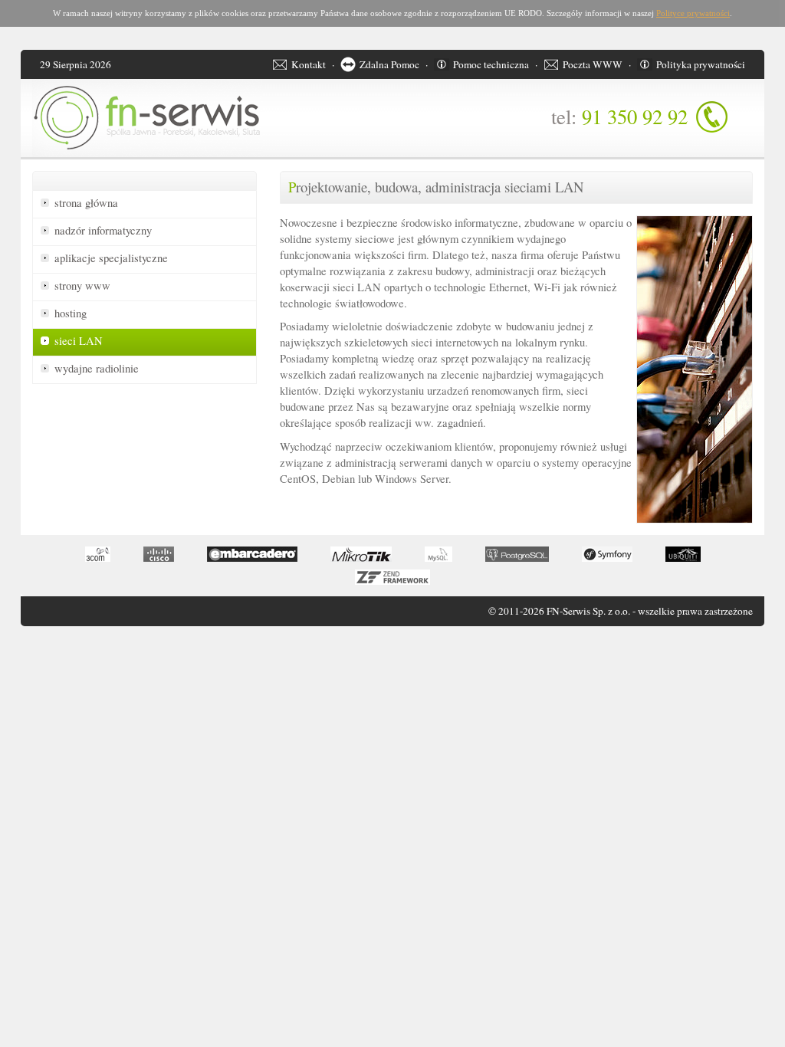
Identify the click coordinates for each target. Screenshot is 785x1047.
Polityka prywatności (700, 64)
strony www (82, 285)
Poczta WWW (592, 64)
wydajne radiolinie (96, 368)
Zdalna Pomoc (389, 64)
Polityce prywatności (693, 13)
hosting (70, 313)
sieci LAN (78, 340)
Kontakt (308, 64)
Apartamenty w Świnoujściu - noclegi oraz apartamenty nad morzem (42, 651)
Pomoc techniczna (491, 64)
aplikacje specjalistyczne (111, 258)
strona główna (86, 202)
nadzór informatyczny (103, 230)
